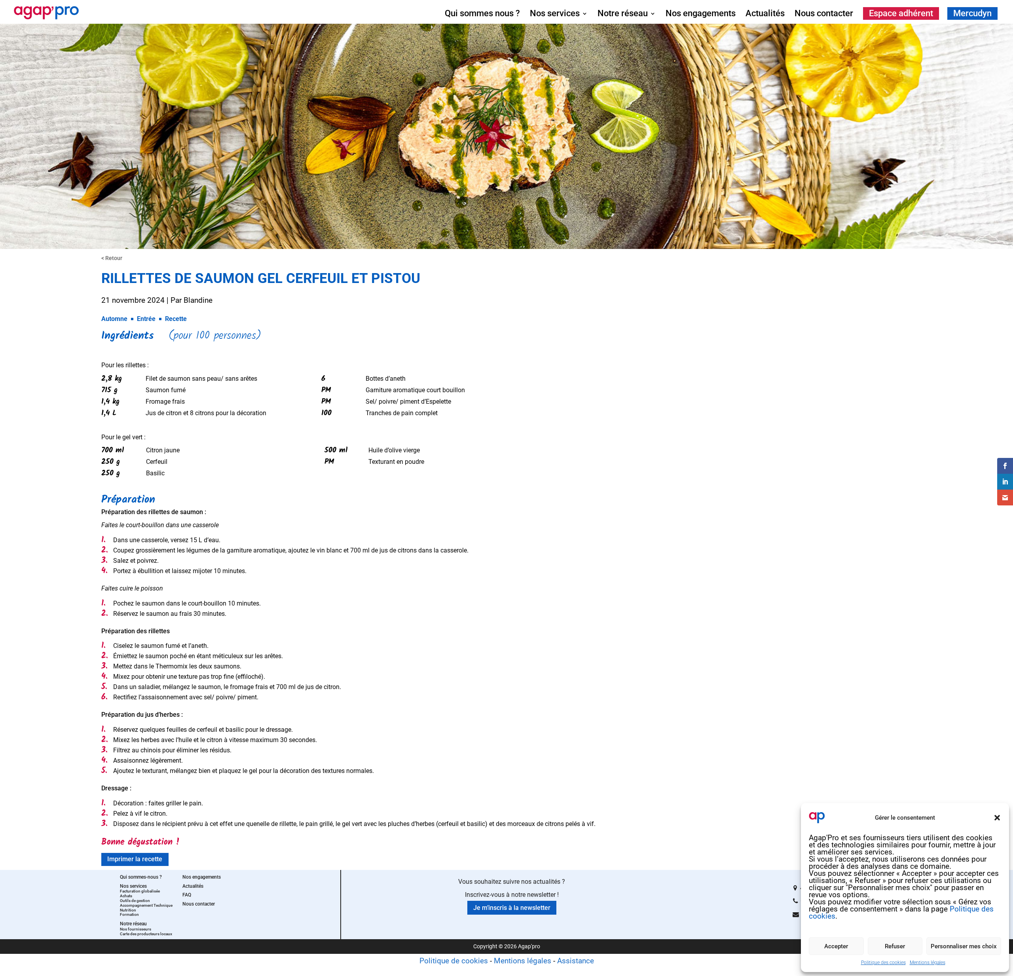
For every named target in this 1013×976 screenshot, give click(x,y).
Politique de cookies (453, 960)
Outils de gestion (135, 900)
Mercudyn (972, 13)
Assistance (575, 960)
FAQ (186, 895)
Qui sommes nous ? (482, 14)
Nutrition (128, 910)
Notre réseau (623, 14)
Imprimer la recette (134, 859)
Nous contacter (824, 14)
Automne (114, 319)
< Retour (111, 258)
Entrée (146, 319)
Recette (176, 319)
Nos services (555, 14)
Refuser (895, 946)
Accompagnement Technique (146, 905)
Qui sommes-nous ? (141, 877)
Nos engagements (701, 14)
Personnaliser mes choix (964, 946)
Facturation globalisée (140, 891)
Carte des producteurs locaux (146, 934)
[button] (997, 818)
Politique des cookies (883, 962)
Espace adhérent (901, 13)
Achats (126, 896)
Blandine (198, 300)
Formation (129, 914)
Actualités (765, 14)
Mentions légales (927, 962)
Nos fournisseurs (135, 929)
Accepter (836, 946)
